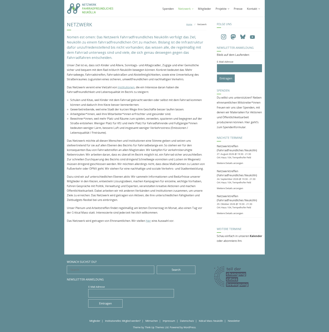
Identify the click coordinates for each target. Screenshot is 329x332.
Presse (238, 9)
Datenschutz (187, 320)
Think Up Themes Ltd (156, 327)
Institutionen (126, 87)
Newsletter (234, 320)
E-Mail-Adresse (225, 61)
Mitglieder (204, 9)
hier (148, 221)
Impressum (169, 320)
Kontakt (252, 9)
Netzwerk (184, 9)
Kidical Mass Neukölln (211, 320)
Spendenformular (234, 127)
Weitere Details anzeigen (230, 163)
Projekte (221, 9)
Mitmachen (151, 320)
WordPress (190, 327)
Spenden (168, 9)
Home (189, 24)
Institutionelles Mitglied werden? (123, 320)
